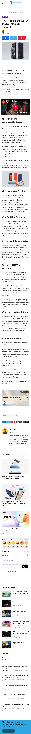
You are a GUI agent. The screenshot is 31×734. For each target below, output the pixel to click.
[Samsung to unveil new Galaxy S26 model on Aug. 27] (6, 594)
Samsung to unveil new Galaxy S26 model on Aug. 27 (21, 593)
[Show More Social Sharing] (27, 38)
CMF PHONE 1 (6, 415)
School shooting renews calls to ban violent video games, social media (20, 643)
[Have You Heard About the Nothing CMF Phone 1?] (15, 51)
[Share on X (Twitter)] (13, 38)
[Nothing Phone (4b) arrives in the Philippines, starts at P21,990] (15, 466)
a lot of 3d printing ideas (13, 165)
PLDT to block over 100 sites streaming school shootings (21, 602)
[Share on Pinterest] (22, 38)
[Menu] (3, 3)
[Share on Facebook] (5, 38)
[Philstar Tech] (15, 3)
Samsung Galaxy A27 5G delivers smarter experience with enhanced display (13, 503)
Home (3, 12)
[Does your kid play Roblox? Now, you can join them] (6, 624)
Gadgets (4, 16)
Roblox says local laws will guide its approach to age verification (21, 633)
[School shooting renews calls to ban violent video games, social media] (6, 644)
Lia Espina (9, 31)
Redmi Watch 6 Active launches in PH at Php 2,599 (19, 613)
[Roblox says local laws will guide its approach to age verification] (6, 634)
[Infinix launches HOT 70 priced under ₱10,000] (15, 519)
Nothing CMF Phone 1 (15, 73)
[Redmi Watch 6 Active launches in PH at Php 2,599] (6, 613)
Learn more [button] (6, 726)
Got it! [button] (8, 731)
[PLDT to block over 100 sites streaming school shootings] (6, 603)
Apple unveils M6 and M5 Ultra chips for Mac (15, 685)
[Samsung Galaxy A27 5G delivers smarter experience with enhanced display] (15, 492)
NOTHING (15, 415)
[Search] (28, 3)
